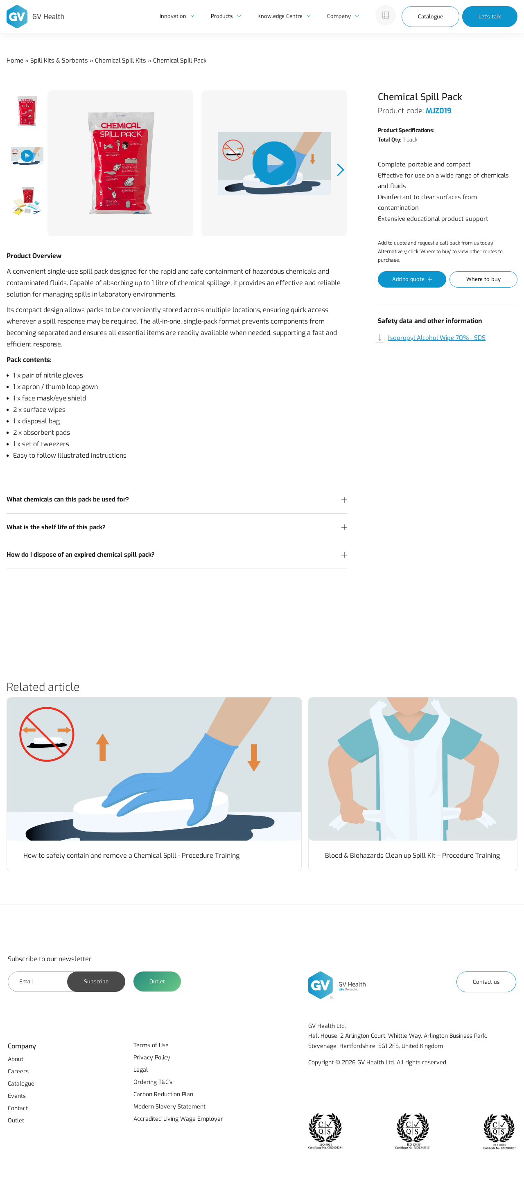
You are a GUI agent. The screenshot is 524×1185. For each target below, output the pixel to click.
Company (339, 16)
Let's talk (490, 16)
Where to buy (483, 279)
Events (17, 1096)
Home (15, 60)
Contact (18, 1108)
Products (222, 16)
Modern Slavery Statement (169, 1107)
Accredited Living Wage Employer (178, 1119)
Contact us (486, 981)
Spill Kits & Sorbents (59, 60)
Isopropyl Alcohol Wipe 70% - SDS (437, 338)
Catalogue (430, 16)
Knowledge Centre (280, 16)
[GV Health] (35, 16)
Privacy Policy (151, 1057)
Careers (18, 1071)
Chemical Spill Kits (120, 60)
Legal (140, 1070)
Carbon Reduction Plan (163, 1094)
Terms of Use (151, 1045)
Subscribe (96, 981)
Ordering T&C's (152, 1082)
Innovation (173, 16)
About (15, 1059)
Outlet (157, 981)
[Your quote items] (385, 15)
